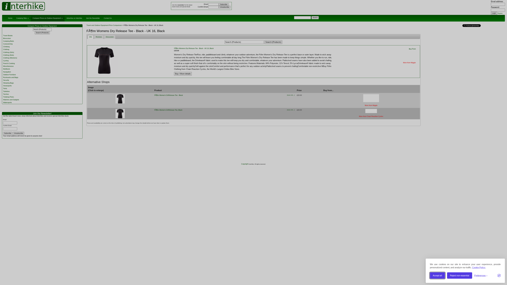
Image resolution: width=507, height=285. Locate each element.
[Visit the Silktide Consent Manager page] (499, 275)
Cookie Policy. (479, 267)
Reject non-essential (459, 275)
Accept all (437, 275)
